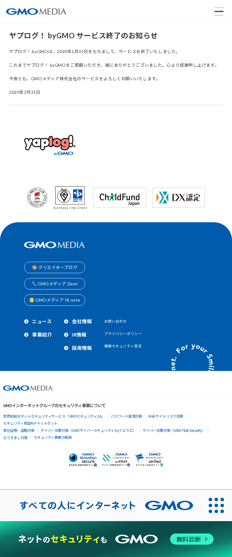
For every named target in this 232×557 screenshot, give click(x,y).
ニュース (42, 321)
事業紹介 (42, 334)
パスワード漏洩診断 (126, 416)
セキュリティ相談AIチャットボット (30, 423)
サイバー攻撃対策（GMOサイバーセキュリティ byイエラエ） (88, 430)
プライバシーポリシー (123, 333)
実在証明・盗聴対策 (18, 430)
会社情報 (82, 321)
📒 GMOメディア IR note (54, 299)
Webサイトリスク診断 (165, 416)
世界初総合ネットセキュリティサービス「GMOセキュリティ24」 (54, 416)
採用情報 (82, 348)
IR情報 (79, 334)
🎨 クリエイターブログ (54, 267)
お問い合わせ (115, 321)
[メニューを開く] (219, 11)
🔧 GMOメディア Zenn (54, 283)
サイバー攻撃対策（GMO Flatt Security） (174, 430)
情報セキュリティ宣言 (123, 346)
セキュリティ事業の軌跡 (53, 437)
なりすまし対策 (15, 437)
